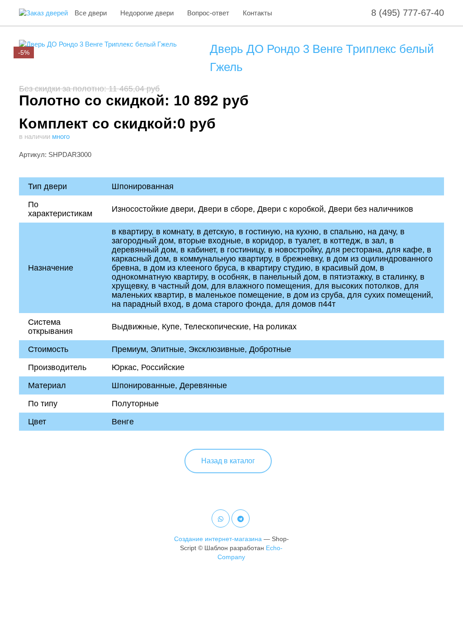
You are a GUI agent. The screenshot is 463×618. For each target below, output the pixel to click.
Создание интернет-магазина (218, 538)
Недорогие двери (147, 13)
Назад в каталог (228, 461)
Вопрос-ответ (208, 13)
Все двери (91, 13)
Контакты (257, 13)
